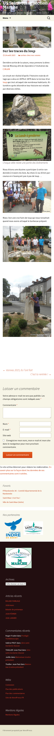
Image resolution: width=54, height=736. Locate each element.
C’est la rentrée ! (40, 374)
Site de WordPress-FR (15, 697)
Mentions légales (13, 714)
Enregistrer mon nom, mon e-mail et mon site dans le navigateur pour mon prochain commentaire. (26, 443)
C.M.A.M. (6, 69)
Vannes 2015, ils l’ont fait (18, 370)
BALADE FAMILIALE (13, 601)
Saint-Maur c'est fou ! (11, 498)
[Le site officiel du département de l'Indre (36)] (13, 528)
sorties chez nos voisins (30, 55)
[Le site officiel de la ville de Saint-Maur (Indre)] (33, 528)
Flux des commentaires (15, 693)
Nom (6, 424)
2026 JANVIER (11, 618)
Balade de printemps (14, 609)
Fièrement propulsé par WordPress (17, 730)
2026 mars (10, 605)
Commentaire (10, 405)
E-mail (7, 429)
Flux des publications (14, 689)
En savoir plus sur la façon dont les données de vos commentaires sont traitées (25, 470)
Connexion (10, 685)
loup (5, 82)
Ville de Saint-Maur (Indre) (13, 502)
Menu (5, 18)
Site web (7, 435)
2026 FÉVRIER (11, 613)
